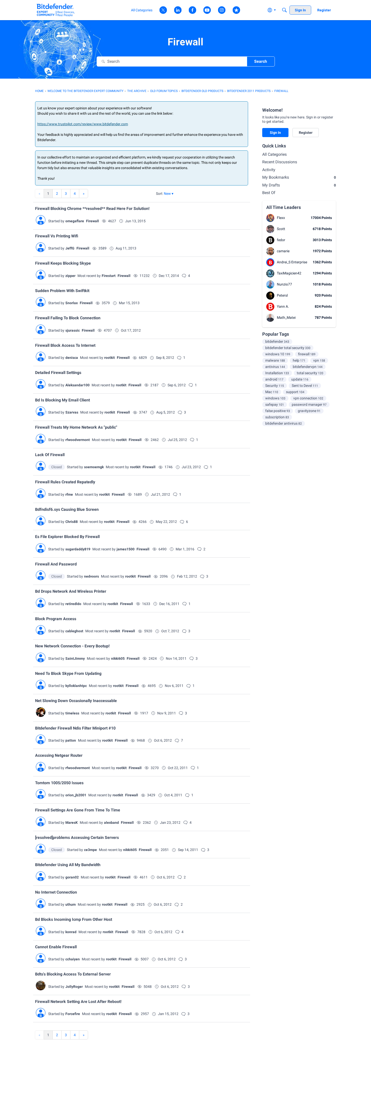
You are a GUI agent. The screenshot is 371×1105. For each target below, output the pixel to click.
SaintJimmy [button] (75, 658)
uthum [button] (70, 904)
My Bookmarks (299, 177)
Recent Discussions (279, 162)
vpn (319, 360)
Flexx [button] (281, 218)
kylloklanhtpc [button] (76, 686)
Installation (277, 373)
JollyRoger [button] (74, 987)
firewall (306, 354)
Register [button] (305, 133)
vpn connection (308, 398)
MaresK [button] (71, 822)
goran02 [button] (72, 877)
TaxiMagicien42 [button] (289, 273)
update (299, 379)
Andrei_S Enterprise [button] (292, 262)
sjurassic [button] (72, 330)
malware (275, 360)
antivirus (275, 367)
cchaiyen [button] (72, 959)
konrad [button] (70, 932)
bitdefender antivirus (283, 423)
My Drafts (299, 185)
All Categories (274, 154)
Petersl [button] (282, 295)
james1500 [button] (126, 549)
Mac (271, 392)
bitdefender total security (287, 348)
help (299, 360)
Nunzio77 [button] (284, 284)
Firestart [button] (109, 276)
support (295, 392)
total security (310, 373)
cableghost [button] (74, 631)
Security (274, 386)
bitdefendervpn (308, 367)
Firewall (92, 221)
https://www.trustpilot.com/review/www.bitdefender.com (82, 124)
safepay (274, 404)
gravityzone (309, 411)
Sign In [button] (275, 133)
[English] (55, 10)
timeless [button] (72, 713)
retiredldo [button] (73, 604)
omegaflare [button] (74, 221)
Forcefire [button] (72, 1014)
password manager (309, 404)
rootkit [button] (109, 358)
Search (260, 61)
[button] (168, 193)
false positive (277, 411)
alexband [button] (111, 822)
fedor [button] (281, 240)
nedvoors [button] (91, 576)
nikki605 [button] (118, 658)
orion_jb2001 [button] (75, 795)
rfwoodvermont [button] (77, 440)
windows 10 (277, 354)
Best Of (268, 192)
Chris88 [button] (71, 522)
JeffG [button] (69, 248)
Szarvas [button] (71, 412)
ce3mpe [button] (90, 850)
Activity (268, 169)
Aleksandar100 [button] (77, 385)
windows (275, 398)
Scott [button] (281, 229)
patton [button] (70, 740)
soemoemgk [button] (94, 467)
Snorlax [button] (71, 303)
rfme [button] (69, 494)
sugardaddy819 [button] (77, 549)
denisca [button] (71, 358)
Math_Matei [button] (286, 317)
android (274, 379)
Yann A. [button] (283, 306)
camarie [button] (283, 251)
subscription (277, 417)
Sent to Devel (305, 386)
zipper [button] (70, 276)
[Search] (284, 10)
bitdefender (277, 341)
